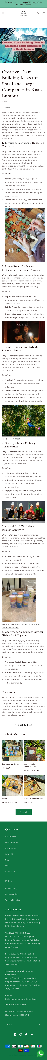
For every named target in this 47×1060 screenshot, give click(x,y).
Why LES (9, 854)
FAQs (7, 866)
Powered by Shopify (32, 1055)
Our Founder (10, 837)
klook (17, 439)
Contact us (10, 872)
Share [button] (7, 107)
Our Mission (10, 848)
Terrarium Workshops (18, 143)
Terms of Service (12, 900)
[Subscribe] (39, 1025)
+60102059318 (19, 1004)
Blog (7, 860)
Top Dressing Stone (10, 764)
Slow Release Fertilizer (33, 799)
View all (23, 812)
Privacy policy (11, 894)
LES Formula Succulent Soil (30, 765)
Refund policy (11, 888)
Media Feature (11, 842)
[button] (3, 14)
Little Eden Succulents (20, 1055)
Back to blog (25, 724)
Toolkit (5, 799)
